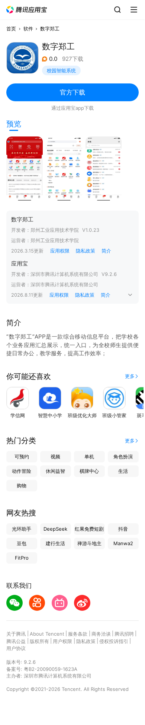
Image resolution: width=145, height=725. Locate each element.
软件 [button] (28, 29)
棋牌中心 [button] (89, 471)
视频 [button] (55, 456)
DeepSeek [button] (55, 529)
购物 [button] (21, 485)
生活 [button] (123, 471)
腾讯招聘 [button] (124, 634)
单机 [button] (89, 456)
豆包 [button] (21, 543)
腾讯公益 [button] (16, 641)
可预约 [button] (21, 456)
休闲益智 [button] (55, 471)
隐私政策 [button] (85, 251)
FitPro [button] (22, 558)
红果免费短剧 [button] (89, 529)
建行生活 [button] (55, 543)
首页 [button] (11, 29)
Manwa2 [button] (123, 543)
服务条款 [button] (77, 634)
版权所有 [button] (39, 641)
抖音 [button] (123, 529)
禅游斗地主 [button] (89, 543)
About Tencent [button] (47, 634)
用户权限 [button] (62, 641)
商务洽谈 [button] (101, 634)
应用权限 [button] (60, 251)
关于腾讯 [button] (16, 634)
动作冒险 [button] (21, 471)
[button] (26, 10)
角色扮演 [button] (123, 456)
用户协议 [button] (16, 648)
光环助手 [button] (21, 529)
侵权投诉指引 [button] (113, 641)
